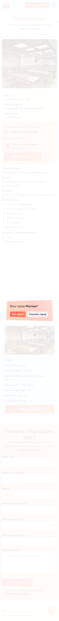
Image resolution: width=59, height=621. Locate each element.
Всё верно (18, 314)
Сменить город (37, 314)
